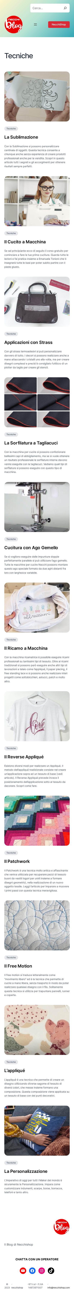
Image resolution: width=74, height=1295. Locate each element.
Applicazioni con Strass (28, 342)
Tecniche (11, 128)
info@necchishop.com (58, 1287)
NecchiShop (59, 24)
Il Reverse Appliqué (23, 756)
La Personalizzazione (25, 1171)
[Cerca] (65, 8)
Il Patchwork (17, 861)
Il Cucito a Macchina (25, 241)
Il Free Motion (18, 966)
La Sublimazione (21, 137)
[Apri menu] (35, 24)
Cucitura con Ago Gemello (31, 547)
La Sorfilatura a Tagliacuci (30, 443)
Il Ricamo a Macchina (26, 648)
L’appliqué (14, 1070)
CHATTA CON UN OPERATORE (37, 1259)
